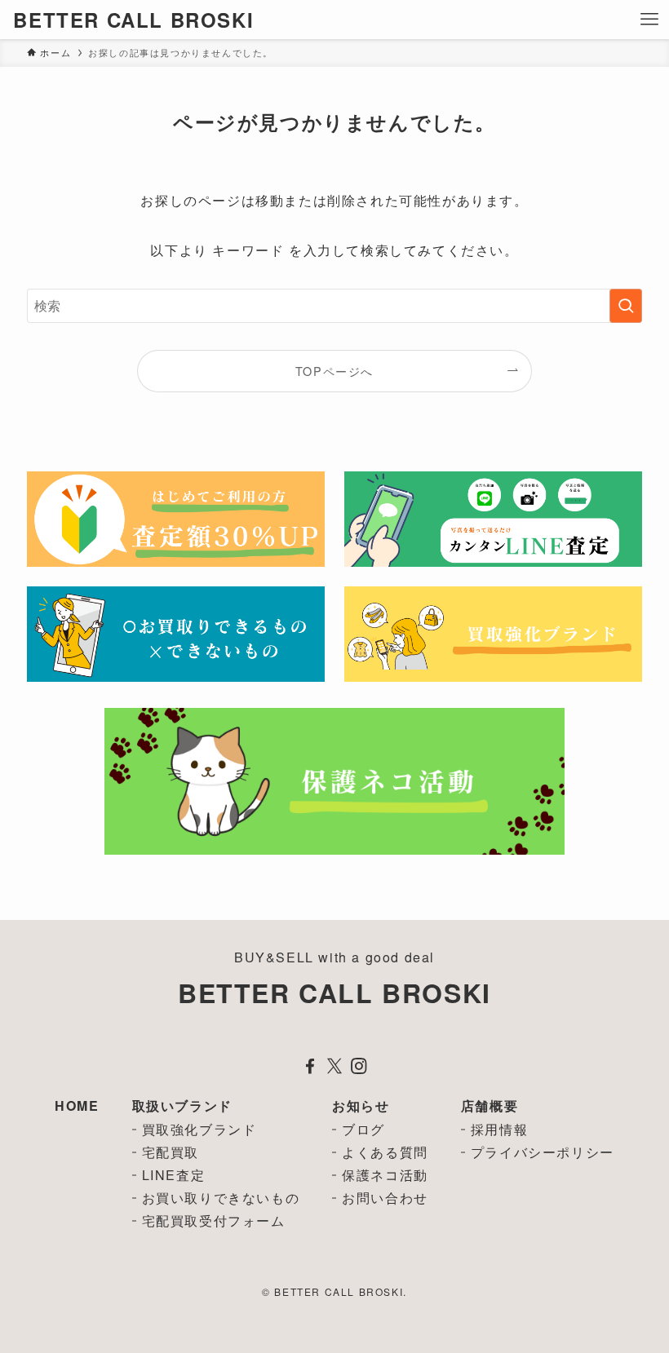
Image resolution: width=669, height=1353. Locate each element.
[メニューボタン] (649, 19)
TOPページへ (334, 370)
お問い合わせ (385, 1197)
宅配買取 (170, 1152)
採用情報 (499, 1129)
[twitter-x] (334, 1066)
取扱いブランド (182, 1105)
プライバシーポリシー (542, 1152)
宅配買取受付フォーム (214, 1220)
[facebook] (310, 1066)
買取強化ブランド (199, 1129)
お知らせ (360, 1105)
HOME (77, 1105)
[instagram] (359, 1066)
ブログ (363, 1129)
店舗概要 (489, 1105)
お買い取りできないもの (221, 1197)
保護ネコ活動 (385, 1174)
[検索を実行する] (625, 306)
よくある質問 (385, 1152)
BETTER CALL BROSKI (133, 19)
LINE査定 (174, 1174)
